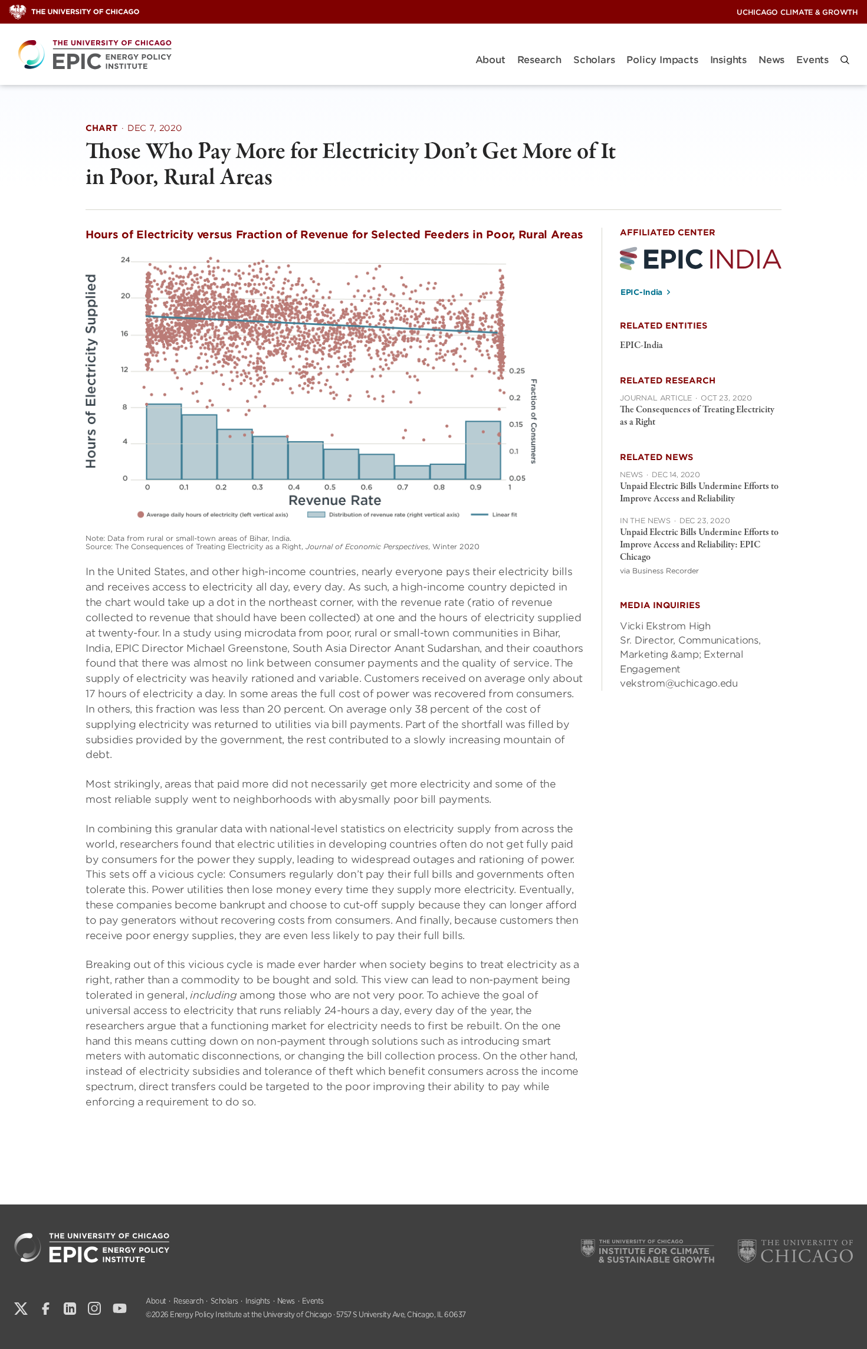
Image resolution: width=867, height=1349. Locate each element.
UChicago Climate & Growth (797, 12)
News (771, 59)
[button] (844, 59)
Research (539, 59)
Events (812, 59)
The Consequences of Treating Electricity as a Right (697, 416)
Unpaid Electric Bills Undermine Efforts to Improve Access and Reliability (699, 493)
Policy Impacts (662, 59)
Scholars (594, 59)
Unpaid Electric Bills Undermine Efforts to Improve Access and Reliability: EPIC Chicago (699, 545)
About (490, 59)
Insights (728, 59)
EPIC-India (641, 292)
